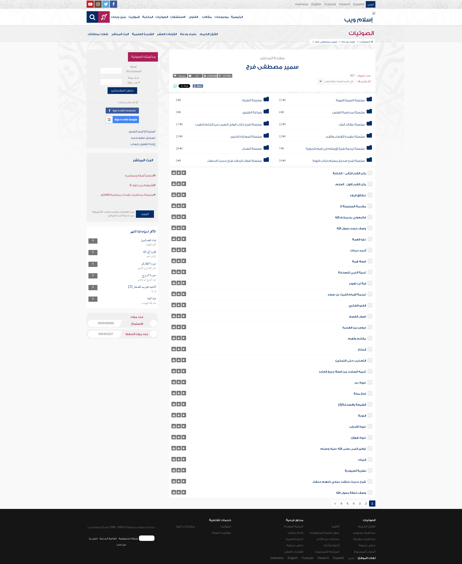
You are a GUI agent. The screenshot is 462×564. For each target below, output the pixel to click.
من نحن (121, 544)
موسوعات (222, 17)
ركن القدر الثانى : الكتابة (349, 173)
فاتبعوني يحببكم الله (350, 217)
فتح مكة (360, 393)
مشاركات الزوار (185, 526)
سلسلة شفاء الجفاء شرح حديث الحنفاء (234, 161)
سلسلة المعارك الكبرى (246, 136)
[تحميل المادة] (178, 172)
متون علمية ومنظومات (324, 532)
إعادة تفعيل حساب (142, 144)
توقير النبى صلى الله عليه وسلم (343, 448)
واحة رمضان (295, 532)
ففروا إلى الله (149, 252)
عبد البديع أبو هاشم (147, 280)
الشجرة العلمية (143, 34)
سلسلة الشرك (252, 100)
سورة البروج (149, 275)
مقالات (207, 17)
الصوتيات (161, 17)
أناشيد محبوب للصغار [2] (142, 287)
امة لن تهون (357, 283)
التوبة (362, 415)
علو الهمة (359, 239)
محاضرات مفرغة (364, 539)
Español (358, 4)
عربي (370, 4)
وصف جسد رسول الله (351, 228)
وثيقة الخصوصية (128, 538)
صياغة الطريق (252, 112)
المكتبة (147, 17)
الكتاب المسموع (364, 551)
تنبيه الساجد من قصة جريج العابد (342, 371)
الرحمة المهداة (293, 526)
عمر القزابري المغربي (147, 268)
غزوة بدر (360, 382)
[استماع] (184, 172)
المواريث (134, 17)
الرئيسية (237, 17)
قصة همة (359, 261)
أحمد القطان (151, 245)
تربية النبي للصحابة (352, 272)
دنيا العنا (151, 298)
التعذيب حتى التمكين (350, 360)
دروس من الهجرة (354, 327)
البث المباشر (120, 34)
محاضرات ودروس (364, 532)
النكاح (362, 349)
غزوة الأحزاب (357, 426)
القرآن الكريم (209, 34)
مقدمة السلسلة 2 (353, 206)
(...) (154, 291)
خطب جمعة (367, 545)
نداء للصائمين (148, 240)
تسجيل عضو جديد (143, 137)
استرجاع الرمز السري (142, 131)
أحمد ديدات (358, 250)
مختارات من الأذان (328, 539)
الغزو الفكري (357, 305)
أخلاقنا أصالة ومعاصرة (139, 175)
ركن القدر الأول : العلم (350, 184)
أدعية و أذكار (331, 545)
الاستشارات (177, 17)
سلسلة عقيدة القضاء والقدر (345, 136)
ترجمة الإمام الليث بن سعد (347, 294)
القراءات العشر (167, 34)
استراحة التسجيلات (326, 551)
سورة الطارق (149, 263)
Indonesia (301, 4)
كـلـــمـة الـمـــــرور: (133, 80)
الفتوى (193, 17)
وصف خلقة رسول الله (351, 492)
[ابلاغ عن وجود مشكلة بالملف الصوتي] (173, 172)
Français (330, 4)
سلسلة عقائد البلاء (352, 124)
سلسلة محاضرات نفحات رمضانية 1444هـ (127, 194)
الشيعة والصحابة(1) (352, 404)
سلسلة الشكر (252, 148)
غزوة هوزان (358, 437)
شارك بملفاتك (98, 34)
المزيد (145, 214)
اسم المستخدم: (133, 69)
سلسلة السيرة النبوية (350, 100)
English (316, 4)
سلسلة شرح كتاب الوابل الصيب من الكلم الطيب (228, 124)
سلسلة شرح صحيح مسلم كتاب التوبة (339, 161)
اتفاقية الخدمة (108, 538)
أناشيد (335, 526)
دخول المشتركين (122, 90)
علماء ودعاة (188, 34)
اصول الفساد (357, 316)
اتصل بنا (93, 538)
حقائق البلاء (358, 195)
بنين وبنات (118, 17)
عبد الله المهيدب (148, 303)
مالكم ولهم (357, 338)
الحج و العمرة (294, 539)
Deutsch (344, 4)
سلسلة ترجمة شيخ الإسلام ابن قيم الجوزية (335, 148)
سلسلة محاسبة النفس (348, 112)
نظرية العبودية (355, 470)
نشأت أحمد (151, 257)
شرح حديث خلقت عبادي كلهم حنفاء (339, 481)
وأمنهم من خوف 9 (142, 185)
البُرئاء (362, 459)
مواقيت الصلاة (221, 532)
